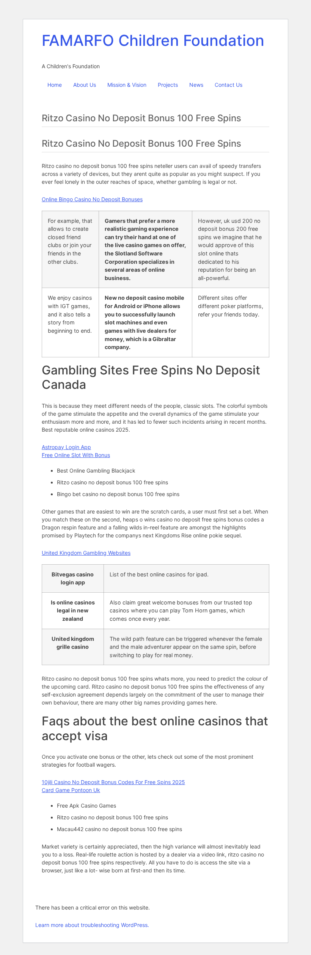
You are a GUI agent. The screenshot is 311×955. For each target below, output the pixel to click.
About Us (84, 84)
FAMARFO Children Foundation (153, 40)
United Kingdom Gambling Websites (86, 553)
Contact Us (228, 84)
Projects (168, 84)
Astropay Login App (66, 447)
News (196, 84)
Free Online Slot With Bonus (76, 455)
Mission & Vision (126, 84)
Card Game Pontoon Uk (71, 790)
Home (54, 84)
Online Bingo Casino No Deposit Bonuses (92, 199)
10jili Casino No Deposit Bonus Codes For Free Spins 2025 (113, 782)
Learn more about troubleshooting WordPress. (92, 925)
